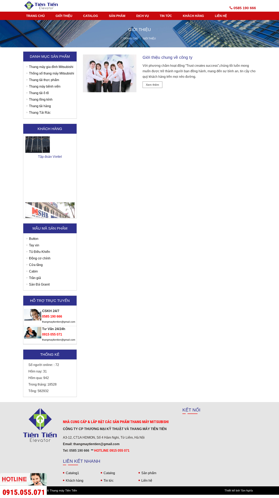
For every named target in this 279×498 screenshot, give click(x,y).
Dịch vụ (142, 16)
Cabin (33, 271)
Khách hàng (193, 16)
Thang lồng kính (40, 99)
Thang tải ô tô (39, 93)
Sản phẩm (117, 16)
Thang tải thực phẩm (44, 80)
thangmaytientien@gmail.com (58, 321)
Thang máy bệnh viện (44, 86)
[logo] (40, 425)
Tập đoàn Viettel (50, 137)
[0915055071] (139, 496)
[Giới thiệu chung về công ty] (109, 73)
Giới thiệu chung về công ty (167, 57)
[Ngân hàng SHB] (50, 199)
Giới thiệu (64, 16)
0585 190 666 (244, 8)
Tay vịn (34, 245)
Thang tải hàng (40, 106)
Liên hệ (221, 16)
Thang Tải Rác (40, 112)
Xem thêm (152, 84)
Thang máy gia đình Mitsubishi (51, 67)
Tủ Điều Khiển (39, 251)
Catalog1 (72, 473)
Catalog (90, 16)
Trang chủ (35, 16)
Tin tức (166, 16)
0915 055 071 (52, 334)
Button (33, 238)
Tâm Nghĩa (247, 490)
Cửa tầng (36, 265)
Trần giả (35, 278)
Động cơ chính (39, 258)
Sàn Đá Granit (39, 284)
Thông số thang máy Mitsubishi (51, 73)
